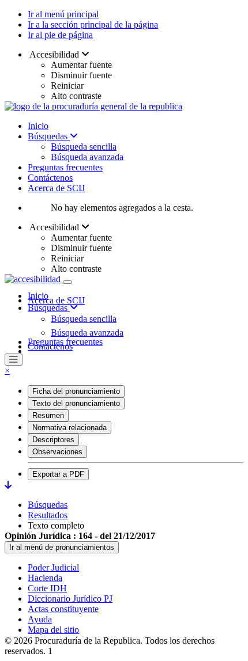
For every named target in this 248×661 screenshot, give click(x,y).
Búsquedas (49, 136)
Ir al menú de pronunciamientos (61, 547)
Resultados (47, 515)
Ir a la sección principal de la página (93, 24)
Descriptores (53, 439)
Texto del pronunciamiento (76, 403)
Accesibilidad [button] (54, 54)
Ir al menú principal (63, 14)
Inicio (38, 126)
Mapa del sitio (53, 630)
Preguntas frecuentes (65, 167)
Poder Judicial (53, 567)
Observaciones (57, 451)
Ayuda (40, 619)
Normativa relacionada (69, 427)
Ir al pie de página (60, 35)
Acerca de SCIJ (56, 188)
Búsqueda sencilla (84, 146)
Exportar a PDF (58, 474)
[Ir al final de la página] (8, 485)
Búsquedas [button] (49, 308)
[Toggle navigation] (67, 282)
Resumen (48, 415)
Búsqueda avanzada (87, 157)
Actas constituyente (63, 609)
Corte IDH (47, 588)
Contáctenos (50, 178)
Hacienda (45, 578)
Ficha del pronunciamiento (76, 391)
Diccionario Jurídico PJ (70, 598)
